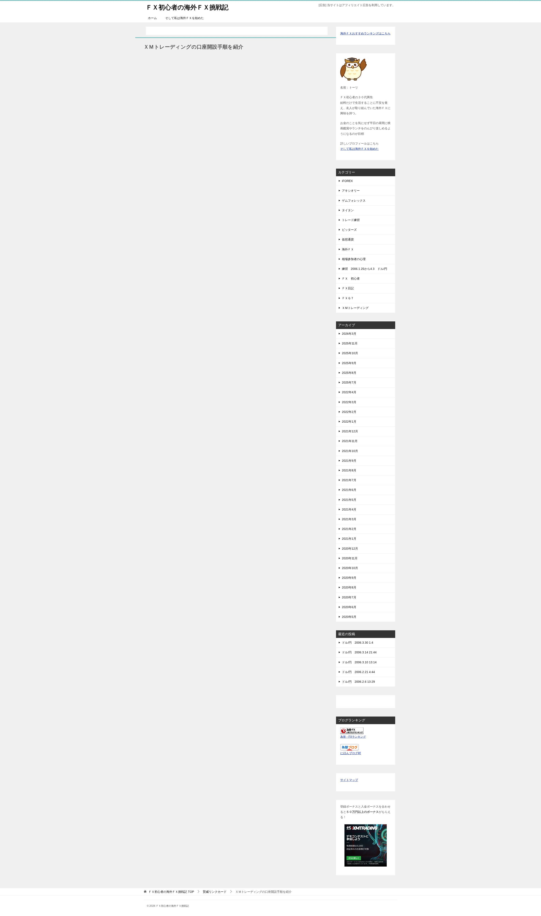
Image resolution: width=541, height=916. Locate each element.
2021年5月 (349, 499)
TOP (171, 891)
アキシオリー (351, 190)
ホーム (152, 18)
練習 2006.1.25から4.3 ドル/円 (364, 268)
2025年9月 (349, 363)
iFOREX (347, 181)
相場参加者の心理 (354, 259)
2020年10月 (350, 568)
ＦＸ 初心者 (351, 278)
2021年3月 (349, 519)
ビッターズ (349, 229)
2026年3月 (349, 333)
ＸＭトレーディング (355, 308)
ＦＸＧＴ (348, 298)
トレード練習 (351, 220)
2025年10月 (350, 353)
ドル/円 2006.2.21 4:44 (358, 672)
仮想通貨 (348, 239)
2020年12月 (350, 548)
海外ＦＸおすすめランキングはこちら (365, 33)
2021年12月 (350, 431)
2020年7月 (349, 597)
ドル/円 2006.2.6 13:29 (358, 681)
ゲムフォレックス (354, 200)
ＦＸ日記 (348, 288)
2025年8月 (349, 372)
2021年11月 (350, 441)
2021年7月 (349, 480)
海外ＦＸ (348, 249)
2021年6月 (349, 489)
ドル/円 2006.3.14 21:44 (359, 652)
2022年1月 (349, 421)
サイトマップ (349, 780)
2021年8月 (349, 470)
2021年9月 (349, 460)
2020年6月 (349, 607)
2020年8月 (349, 587)
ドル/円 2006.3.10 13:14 (359, 662)
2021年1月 (349, 538)
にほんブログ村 (350, 753)
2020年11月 (350, 558)
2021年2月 (349, 529)
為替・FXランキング (353, 736)
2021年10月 (350, 451)
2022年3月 (349, 402)
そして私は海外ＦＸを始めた (184, 18)
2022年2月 (349, 412)
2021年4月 (349, 509)
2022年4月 (349, 392)
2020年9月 (349, 577)
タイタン (348, 210)
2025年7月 (349, 382)
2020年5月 (349, 616)
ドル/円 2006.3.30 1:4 (357, 642)
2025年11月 (350, 343)
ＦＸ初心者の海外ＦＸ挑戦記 (187, 7)
